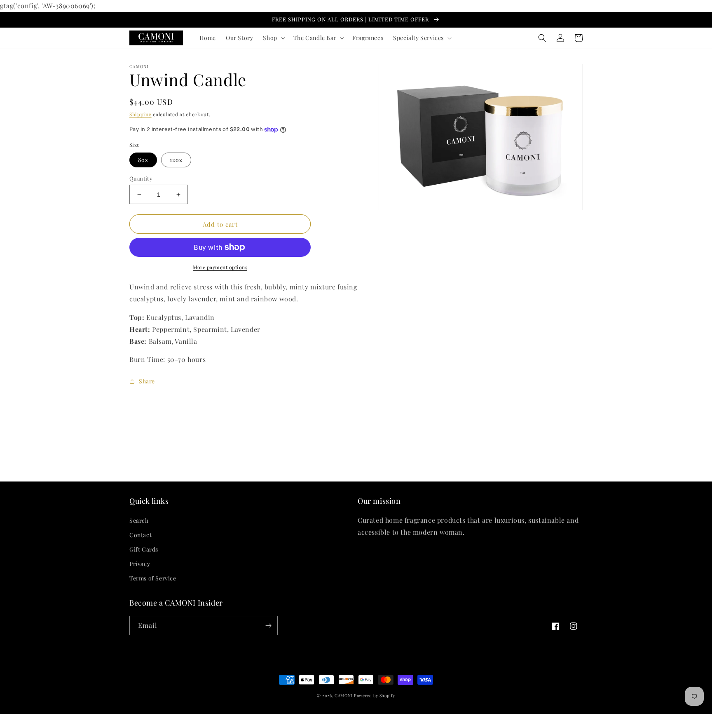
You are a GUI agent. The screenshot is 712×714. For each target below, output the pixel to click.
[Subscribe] (268, 625)
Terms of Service (152, 578)
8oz (143, 160)
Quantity (140, 178)
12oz (176, 160)
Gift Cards (143, 549)
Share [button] (147, 381)
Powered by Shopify (374, 695)
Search (139, 520)
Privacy (139, 564)
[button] (273, 38)
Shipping (140, 114)
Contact (140, 535)
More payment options (220, 267)
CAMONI (343, 695)
